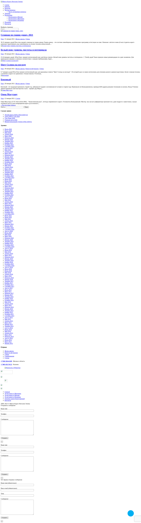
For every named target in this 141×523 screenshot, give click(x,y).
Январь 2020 (9, 240)
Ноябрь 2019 (9, 243)
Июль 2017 (8, 290)
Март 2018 (8, 276)
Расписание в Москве (15, 17)
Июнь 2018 (8, 271)
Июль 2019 (8, 250)
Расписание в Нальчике (16, 20)
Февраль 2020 (9, 238)
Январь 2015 (9, 324)
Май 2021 (8, 219)
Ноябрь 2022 (9, 193)
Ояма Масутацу (9, 94)
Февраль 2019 (9, 257)
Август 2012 (9, 338)
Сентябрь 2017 (9, 286)
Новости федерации (32, 69)
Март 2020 (8, 236)
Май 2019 (8, 252)
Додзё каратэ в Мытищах (13, 393)
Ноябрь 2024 (9, 160)
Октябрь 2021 (9, 212)
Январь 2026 (9, 139)
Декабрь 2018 (9, 260)
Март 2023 (8, 186)
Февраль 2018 (9, 278)
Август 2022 (9, 196)
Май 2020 (8, 234)
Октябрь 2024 (9, 162)
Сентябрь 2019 (9, 246)
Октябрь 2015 (9, 314)
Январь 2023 (9, 189)
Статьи (7, 5)
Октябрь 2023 (9, 176)
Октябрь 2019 (9, 245)
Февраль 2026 (9, 138)
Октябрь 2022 (9, 195)
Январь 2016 (9, 309)
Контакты (8, 24)
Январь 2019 (9, 259)
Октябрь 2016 (9, 300)
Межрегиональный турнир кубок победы (18, 121)
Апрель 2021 (9, 221)
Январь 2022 (9, 207)
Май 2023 (8, 183)
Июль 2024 (8, 164)
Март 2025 (8, 153)
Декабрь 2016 (9, 297)
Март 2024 (8, 169)
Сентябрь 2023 (9, 177)
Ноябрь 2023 (9, 174)
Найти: (3, 107)
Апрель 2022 (9, 202)
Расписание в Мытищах (16, 18)
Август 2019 (9, 248)
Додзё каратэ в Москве (12, 395)
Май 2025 (8, 150)
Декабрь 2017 (9, 281)
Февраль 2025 (9, 155)
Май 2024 (8, 165)
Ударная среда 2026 (11, 120)
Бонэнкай (6, 79)
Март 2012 (8, 342)
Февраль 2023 (9, 188)
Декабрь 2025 (9, 141)
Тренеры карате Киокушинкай (15, 399)
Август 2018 (9, 267)
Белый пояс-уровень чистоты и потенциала (24, 50)
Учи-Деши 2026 (10, 118)
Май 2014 (8, 331)
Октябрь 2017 (9, 284)
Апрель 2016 (9, 304)
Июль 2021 (8, 215)
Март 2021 (8, 222)
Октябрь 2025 (9, 145)
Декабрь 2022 (9, 191)
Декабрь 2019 (9, 241)
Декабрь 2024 (9, 158)
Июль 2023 (8, 179)
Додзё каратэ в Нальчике (13, 397)
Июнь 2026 (8, 131)
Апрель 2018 (9, 274)
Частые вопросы (10, 10)
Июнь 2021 (8, 217)
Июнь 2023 (8, 181)
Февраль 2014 (9, 336)
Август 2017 (9, 288)
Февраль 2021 (9, 224)
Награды (7, 8)
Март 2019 (8, 255)
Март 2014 (8, 335)
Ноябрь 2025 (9, 143)
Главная (7, 392)
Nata (2, 39)
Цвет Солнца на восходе (13, 64)
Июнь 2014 (8, 329)
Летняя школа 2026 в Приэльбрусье (16, 115)
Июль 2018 (8, 269)
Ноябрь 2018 (9, 262)
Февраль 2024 (9, 170)
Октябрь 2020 (9, 227)
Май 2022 (8, 200)
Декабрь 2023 (9, 172)
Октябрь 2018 (9, 264)
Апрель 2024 (9, 167)
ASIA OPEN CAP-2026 (12, 116)
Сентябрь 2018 (9, 265)
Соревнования (9, 356)
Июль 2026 (8, 129)
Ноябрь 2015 (9, 312)
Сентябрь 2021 (9, 214)
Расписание (8, 15)
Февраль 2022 (9, 205)
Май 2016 (8, 302)
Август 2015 (9, 317)
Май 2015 (8, 319)
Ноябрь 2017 (9, 283)
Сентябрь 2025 (9, 146)
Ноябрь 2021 (9, 210)
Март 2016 (8, 305)
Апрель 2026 (9, 134)
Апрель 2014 (9, 333)
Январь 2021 (9, 226)
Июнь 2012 (8, 340)
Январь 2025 (9, 157)
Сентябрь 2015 (9, 316)
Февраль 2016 (9, 307)
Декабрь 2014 (9, 326)
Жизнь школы (20, 39)
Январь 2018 (9, 279)
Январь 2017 (9, 295)
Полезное (8, 22)
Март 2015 (8, 323)
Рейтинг (7, 6)
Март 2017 (8, 291)
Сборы (27, 39)
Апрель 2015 (9, 321)
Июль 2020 (8, 233)
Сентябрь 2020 (9, 229)
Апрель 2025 (9, 151)
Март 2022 (8, 203)
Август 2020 (9, 231)
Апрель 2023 (9, 184)
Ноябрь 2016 (9, 298)
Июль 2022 (8, 198)
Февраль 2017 (9, 293)
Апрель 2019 (9, 253)
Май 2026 (8, 132)
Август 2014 (9, 328)
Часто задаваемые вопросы (17, 12)
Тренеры (7, 13)
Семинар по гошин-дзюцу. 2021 (17, 35)
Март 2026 (8, 136)
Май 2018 (8, 272)
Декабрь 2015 (9, 310)
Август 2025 (9, 148)
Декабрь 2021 (9, 208)
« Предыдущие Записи (8, 105)
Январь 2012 (9, 343)
